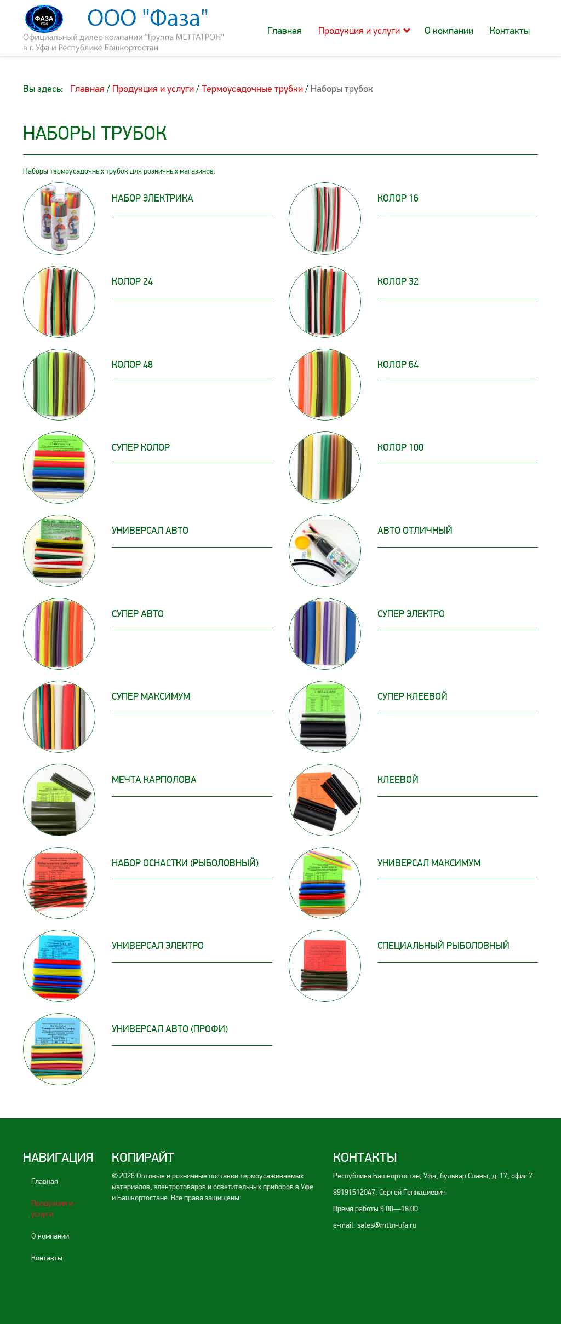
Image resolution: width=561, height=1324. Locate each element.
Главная (284, 31)
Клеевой (398, 780)
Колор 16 (398, 198)
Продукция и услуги (359, 31)
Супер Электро (411, 614)
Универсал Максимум (428, 863)
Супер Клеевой (412, 696)
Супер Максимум (151, 696)
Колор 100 (400, 447)
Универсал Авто (150, 531)
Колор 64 (398, 365)
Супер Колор (141, 447)
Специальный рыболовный (443, 946)
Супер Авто (138, 614)
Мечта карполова (154, 780)
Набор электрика (152, 198)
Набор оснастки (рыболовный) (185, 863)
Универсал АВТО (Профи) (170, 1029)
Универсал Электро (158, 946)
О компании (449, 31)
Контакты (510, 31)
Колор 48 (132, 365)
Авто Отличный (415, 531)
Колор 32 (398, 281)
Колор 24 (132, 281)
